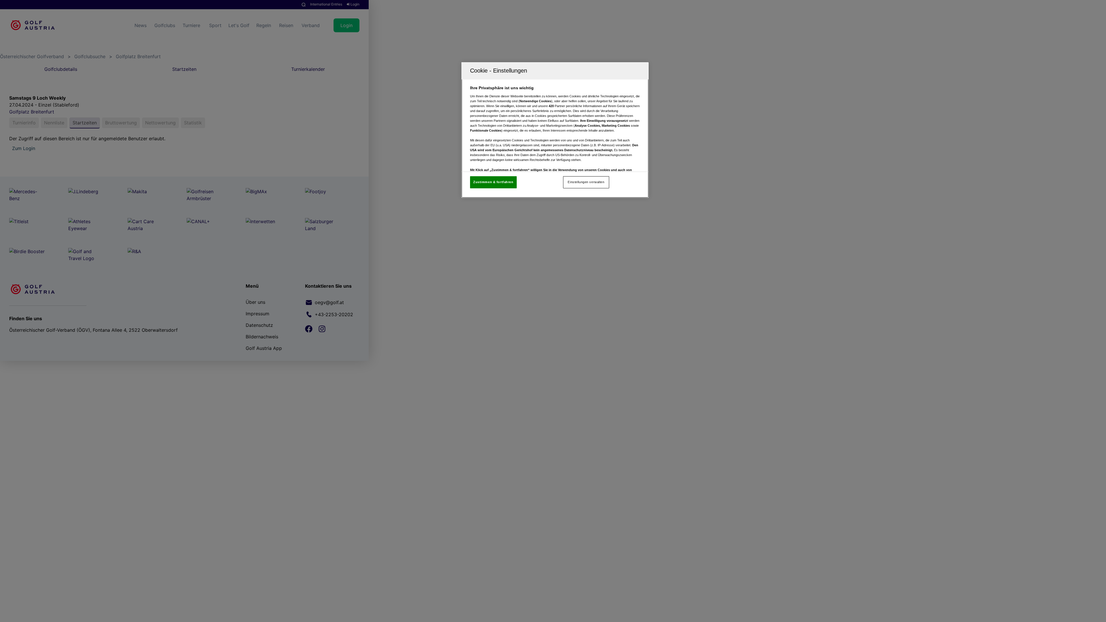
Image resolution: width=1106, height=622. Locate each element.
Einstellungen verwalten (586, 182)
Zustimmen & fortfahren (493, 182)
